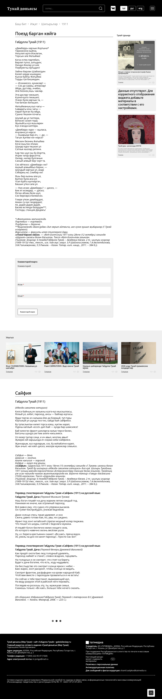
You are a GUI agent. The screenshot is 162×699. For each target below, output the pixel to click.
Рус (132, 8)
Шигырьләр (49, 24)
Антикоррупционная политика (100, 667)
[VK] (113, 8)
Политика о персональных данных (102, 664)
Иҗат (33, 24)
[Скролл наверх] (151, 693)
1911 (65, 24)
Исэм (21, 285)
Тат (123, 8)
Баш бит (20, 24)
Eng (140, 8)
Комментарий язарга (27, 312)
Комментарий (24, 266)
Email (21, 296)
